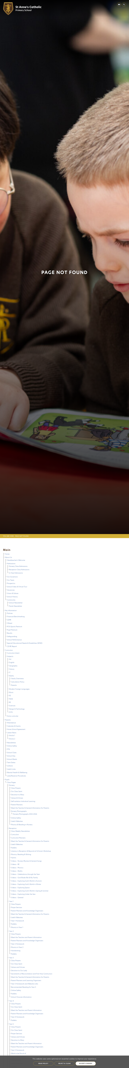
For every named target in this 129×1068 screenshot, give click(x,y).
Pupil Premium (12, 630)
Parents (14, 685)
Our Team (10, 580)
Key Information (11, 610)
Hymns (13, 858)
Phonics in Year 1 (17, 927)
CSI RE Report (12, 646)
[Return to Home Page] (22, 8)
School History (12, 597)
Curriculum (9, 650)
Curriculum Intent (13, 653)
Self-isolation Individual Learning (23, 801)
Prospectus (11, 583)
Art (10, 659)
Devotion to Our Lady (19, 970)
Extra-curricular (12, 716)
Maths (11, 676)
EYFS (11, 712)
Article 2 (12, 739)
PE (10, 696)
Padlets (14, 848)
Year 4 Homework (17, 1017)
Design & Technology (17, 709)
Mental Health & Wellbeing (17, 772)
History (11, 669)
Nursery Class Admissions (18, 566)
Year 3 (11, 958)
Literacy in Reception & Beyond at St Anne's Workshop (31, 851)
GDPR (9, 620)
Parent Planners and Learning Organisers (26, 980)
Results (9, 633)
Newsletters (11, 743)
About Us (8, 557)
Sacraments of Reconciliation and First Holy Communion (31, 974)
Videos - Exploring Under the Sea (23, 894)
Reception (13, 828)
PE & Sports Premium (14, 626)
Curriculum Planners (18, 838)
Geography (13, 666)
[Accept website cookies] (86, 1064)
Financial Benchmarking (16, 616)
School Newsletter (15, 603)
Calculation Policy (17, 682)
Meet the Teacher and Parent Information (26, 937)
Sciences (12, 706)
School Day (11, 756)
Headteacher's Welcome (16, 560)
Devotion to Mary (17, 795)
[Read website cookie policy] (43, 1064)
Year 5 (11, 1024)
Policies (10, 613)
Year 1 (11, 901)
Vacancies (11, 590)
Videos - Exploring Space (20, 888)
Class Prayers (16, 788)
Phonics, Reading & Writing (21, 854)
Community (11, 600)
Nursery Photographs (19, 811)
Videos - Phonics (17, 868)
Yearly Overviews (17, 678)
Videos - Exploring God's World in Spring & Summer (29, 891)
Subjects (10, 656)
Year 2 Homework (17, 944)
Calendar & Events (14, 726)
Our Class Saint (16, 791)
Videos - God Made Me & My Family (24, 878)
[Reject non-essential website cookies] (64, 1064)
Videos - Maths (16, 871)
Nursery (12, 785)
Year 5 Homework (17, 1050)
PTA (8, 749)
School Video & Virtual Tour (17, 587)
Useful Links (11, 769)
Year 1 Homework (17, 921)
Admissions (11, 563)
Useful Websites (17, 821)
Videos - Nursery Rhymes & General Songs (26, 861)
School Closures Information (21, 997)
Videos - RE (15, 864)
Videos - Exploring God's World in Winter (26, 884)
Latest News (11, 733)
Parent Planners (17, 805)
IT (9, 672)
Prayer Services (16, 907)
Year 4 (11, 1001)
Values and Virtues (18, 967)
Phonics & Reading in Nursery (21, 825)
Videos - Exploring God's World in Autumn (26, 881)
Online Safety (12, 746)
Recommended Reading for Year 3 (23, 987)
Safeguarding (12, 636)
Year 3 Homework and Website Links (24, 984)
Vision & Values (12, 593)
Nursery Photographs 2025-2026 (25, 814)
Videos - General (17, 897)
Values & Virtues (17, 798)
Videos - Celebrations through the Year (25, 874)
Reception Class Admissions (19, 570)
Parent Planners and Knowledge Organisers (27, 911)
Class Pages (11, 782)
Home (7, 554)
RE (10, 702)
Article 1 (12, 735)
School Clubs (11, 753)
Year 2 (11, 931)
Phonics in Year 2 (17, 947)
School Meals (12, 759)
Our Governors (12, 577)
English (11, 662)
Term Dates (11, 762)
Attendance (11, 723)
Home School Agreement (16, 729)
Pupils (7, 780)
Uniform (10, 766)
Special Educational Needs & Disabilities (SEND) (24, 643)
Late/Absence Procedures (16, 776)
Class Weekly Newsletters (20, 831)
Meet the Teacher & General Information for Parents (30, 808)
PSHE (11, 699)
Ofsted (9, 623)
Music (11, 692)
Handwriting (15, 951)
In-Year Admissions (16, 573)
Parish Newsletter (15, 606)
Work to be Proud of (18, 1053)
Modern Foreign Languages (19, 689)
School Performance (14, 640)
